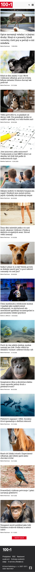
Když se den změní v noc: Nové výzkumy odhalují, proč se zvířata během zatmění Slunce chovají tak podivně (16, 79)
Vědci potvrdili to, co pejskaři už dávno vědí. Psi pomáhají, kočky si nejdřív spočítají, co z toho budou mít (16, 117)
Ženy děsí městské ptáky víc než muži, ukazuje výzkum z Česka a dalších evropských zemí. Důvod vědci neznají (15, 231)
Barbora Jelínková (5, 315)
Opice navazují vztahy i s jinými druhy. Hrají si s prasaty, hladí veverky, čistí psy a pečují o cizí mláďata (17, 38)
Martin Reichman (5, 46)
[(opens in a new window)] (30, 562)
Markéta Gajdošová (5, 161)
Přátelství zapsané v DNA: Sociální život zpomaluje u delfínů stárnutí (15, 420)
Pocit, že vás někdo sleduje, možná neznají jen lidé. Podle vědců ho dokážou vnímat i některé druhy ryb (16, 347)
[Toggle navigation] (32, 5)
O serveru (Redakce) (15, 562)
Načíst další (19, 538)
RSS (13, 557)
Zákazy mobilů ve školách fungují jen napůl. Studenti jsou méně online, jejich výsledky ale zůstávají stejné (17, 193)
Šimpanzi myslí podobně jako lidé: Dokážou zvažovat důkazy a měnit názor (15, 527)
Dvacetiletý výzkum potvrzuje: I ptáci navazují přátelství (17, 491)
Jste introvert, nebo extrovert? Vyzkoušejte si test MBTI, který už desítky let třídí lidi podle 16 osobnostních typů (15, 155)
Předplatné (6, 557)
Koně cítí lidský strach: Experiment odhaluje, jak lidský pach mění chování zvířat (16, 455)
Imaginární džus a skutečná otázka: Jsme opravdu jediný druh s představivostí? (16, 384)
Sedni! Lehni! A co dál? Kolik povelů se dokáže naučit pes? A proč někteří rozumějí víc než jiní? (16, 269)
